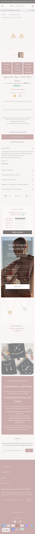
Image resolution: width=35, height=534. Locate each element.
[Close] (31, 239)
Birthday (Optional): (11, 275)
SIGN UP (17, 287)
